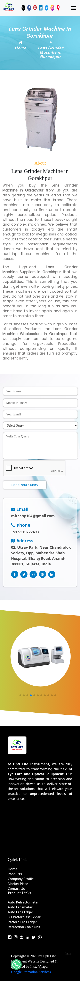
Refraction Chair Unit (24, 927)
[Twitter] (46, 8)
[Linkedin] (41, 8)
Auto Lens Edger (20, 912)
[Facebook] (29, 8)
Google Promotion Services (31, 972)
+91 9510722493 (25, 531)
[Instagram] (52, 8)
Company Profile (21, 878)
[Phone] (23, 8)
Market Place (18, 883)
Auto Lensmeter (20, 907)
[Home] (8, 7)
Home (20, 48)
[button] (20, 695)
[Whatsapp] (40, 937)
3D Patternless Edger (24, 917)
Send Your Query (24, 484)
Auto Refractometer (23, 902)
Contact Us (16, 888)
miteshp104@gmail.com (33, 515)
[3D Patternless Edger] (40, 656)
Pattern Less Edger (22, 922)
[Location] (58, 8)
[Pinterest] (35, 8)
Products (15, 873)
